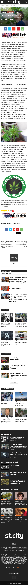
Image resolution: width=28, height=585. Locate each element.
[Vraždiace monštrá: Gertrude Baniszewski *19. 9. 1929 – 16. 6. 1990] (21, 496)
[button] (26, 2)
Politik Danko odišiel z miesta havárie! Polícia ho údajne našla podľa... (21, 419)
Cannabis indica (16, 223)
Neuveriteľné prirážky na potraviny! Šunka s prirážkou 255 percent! (18, 375)
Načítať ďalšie (13, 382)
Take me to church (14, 465)
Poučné (10, 12)
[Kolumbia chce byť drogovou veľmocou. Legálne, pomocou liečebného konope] (5, 482)
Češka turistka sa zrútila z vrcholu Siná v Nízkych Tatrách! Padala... (21, 403)
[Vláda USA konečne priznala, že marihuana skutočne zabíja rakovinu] (7, 496)
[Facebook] (14, 577)
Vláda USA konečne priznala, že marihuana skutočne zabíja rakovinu (7, 503)
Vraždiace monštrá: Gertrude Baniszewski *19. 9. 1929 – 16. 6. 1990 (21, 503)
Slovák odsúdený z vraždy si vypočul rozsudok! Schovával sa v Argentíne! (18, 367)
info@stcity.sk (18, 568)
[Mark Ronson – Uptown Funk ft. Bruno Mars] (5, 474)
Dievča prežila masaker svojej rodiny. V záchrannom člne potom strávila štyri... (18, 454)
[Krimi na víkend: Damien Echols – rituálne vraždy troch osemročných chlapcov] (7, 512)
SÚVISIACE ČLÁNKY (7, 271)
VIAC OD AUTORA (6, 273)
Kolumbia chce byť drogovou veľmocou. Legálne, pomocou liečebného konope (17, 481)
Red (3, 23)
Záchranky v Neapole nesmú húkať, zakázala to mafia (21, 342)
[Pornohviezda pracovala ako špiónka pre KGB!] (5, 360)
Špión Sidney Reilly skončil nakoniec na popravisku (5, 324)
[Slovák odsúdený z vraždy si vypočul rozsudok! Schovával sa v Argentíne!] (5, 367)
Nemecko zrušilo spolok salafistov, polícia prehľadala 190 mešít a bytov (21, 244)
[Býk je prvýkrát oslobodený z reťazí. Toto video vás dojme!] (21, 512)
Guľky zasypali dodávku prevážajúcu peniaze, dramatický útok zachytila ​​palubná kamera (18, 446)
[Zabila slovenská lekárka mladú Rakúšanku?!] (5, 288)
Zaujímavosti (3, 281)
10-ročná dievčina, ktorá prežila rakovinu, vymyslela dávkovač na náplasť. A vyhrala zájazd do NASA (7, 245)
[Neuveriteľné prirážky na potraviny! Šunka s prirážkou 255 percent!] (5, 375)
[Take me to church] (5, 467)
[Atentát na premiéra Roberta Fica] (7, 396)
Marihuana (9, 223)
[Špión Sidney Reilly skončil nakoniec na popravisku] (7, 317)
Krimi (2, 290)
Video (4, 12)
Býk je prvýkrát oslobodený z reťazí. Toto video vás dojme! (21, 519)
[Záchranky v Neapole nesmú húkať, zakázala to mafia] (21, 335)
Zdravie (18, 12)
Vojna (2, 416)
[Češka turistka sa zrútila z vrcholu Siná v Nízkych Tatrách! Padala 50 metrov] (21, 396)
